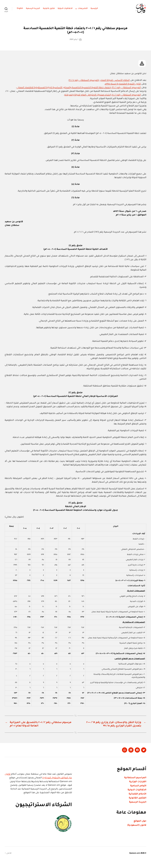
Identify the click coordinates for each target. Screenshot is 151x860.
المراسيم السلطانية (135, 778)
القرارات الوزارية (137, 782)
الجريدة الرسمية (33, 8)
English (20, 8)
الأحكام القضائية (137, 794)
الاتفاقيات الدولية (65, 8)
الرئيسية (94, 8)
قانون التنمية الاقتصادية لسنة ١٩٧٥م (123, 84)
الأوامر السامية (138, 786)
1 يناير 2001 (74, 40)
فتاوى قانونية (49, 8)
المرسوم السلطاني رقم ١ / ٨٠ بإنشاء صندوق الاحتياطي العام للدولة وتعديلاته (102, 95)
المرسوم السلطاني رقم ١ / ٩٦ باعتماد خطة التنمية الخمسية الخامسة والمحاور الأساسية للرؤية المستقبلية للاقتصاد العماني (79, 87)
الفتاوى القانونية (137, 798)
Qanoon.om (134, 853)
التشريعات (83, 8)
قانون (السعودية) (136, 825)
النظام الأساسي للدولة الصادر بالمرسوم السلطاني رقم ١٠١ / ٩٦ (99, 80)
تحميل (142, 63)
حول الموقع (140, 821)
